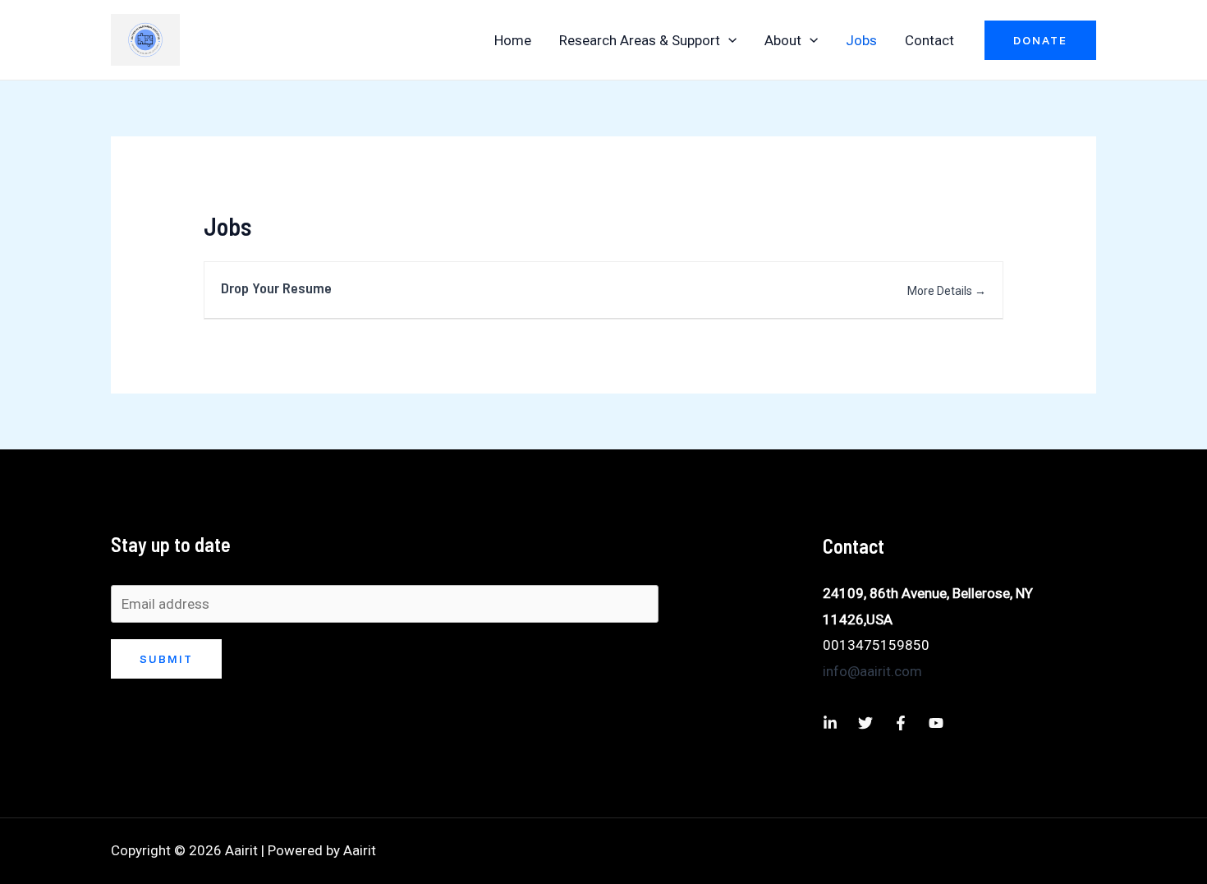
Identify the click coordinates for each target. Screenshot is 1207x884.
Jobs (861, 40)
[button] (728, 40)
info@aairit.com (872, 671)
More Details (941, 290)
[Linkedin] (830, 723)
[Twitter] (865, 723)
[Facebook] (900, 723)
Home (512, 40)
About (782, 40)
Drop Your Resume (276, 288)
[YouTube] (936, 723)
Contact (929, 40)
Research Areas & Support (639, 40)
